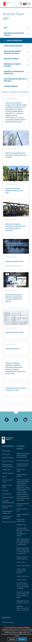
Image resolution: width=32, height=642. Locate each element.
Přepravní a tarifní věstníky (12, 65)
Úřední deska (6, 454)
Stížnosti (4, 476)
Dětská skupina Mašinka (8, 522)
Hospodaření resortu (13, 46)
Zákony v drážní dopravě (23, 565)
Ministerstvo (13, 92)
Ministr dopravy (6, 451)
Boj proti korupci (6, 494)
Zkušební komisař (21, 579)
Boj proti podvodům (7, 497)
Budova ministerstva (7, 461)
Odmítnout (12, 639)
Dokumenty (5, 92)
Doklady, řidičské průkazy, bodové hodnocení (21, 571)
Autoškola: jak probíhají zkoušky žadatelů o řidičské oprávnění (23, 455)
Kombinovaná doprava (23, 460)
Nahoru (16, 413)
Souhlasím (22, 639)
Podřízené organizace (8, 473)
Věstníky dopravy (11, 59)
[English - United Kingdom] (25, 5)
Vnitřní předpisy (11, 86)
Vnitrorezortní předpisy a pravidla (15, 80)
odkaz (20, 632)
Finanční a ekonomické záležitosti (14, 72)
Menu (29, 4)
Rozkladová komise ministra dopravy (12, 52)
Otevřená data (6, 470)
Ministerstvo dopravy (7, 4)
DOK (5, 28)
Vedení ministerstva (7, 458)
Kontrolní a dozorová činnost (14, 34)
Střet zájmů (5, 490)
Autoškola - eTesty (21, 525)
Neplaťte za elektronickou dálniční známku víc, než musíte (23, 608)
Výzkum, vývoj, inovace (23, 576)
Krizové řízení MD (14, 40)
